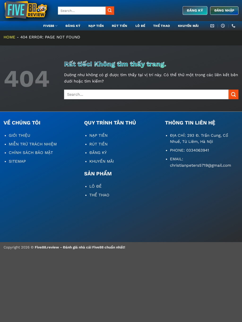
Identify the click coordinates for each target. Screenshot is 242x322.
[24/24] (223, 25)
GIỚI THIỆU (19, 135)
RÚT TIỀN (119, 26)
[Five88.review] (27, 10)
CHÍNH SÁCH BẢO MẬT (31, 152)
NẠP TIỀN (96, 26)
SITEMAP (17, 161)
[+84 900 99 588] (234, 25)
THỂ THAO (161, 26)
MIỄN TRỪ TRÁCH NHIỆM (33, 144)
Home (9, 37)
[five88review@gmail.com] (212, 25)
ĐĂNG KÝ (72, 26)
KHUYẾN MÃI (188, 26)
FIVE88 (48, 26)
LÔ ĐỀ (140, 26)
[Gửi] (110, 10)
